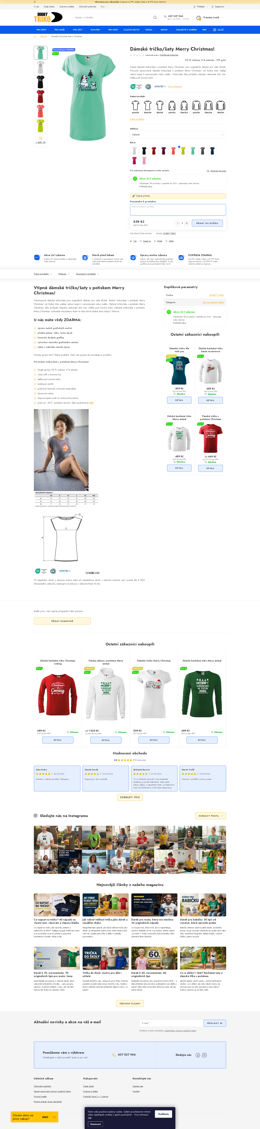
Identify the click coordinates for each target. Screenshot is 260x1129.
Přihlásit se (215, 1023)
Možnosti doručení (218, 171)
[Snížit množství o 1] (177, 223)
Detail (179, 400)
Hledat (155, 17)
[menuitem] (43, 30)
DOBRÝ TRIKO (169, 233)
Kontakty (136, 1091)
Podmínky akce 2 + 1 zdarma (95, 1096)
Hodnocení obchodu (130, 753)
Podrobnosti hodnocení (169, 55)
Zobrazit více (130, 797)
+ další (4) (41, 142)
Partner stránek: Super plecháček (48, 1101)
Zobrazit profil (209, 816)
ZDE (91, 402)
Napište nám (138, 1086)
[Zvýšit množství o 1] (186, 223)
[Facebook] (198, 1055)
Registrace (219, 6)
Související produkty (86, 273)
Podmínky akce (145, 186)
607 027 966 (175, 16)
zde (90, 1117)
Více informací (175, 86)
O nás (36, 6)
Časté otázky (49, 6)
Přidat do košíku (207, 223)
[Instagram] (204, 1055)
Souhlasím (163, 1114)
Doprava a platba (67, 6)
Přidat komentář (62, 621)
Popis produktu (41, 273)
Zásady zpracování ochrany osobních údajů (52, 1091)
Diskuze (62, 273)
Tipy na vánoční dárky (213, 302)
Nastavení (95, 1124)
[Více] (218, 30)
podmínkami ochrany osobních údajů (180, 1030)
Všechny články (130, 1003)
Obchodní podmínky (87, 6)
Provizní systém (40, 1096)
